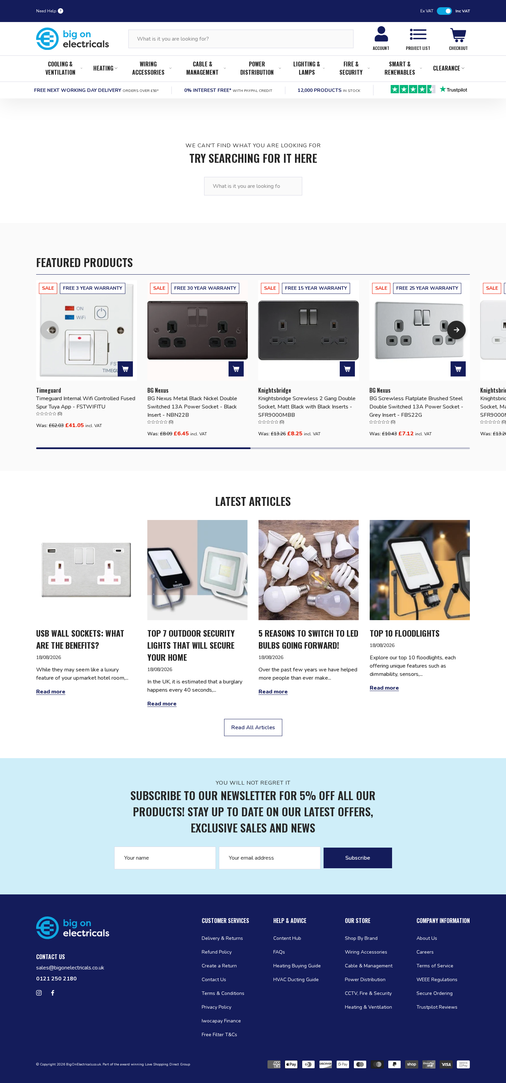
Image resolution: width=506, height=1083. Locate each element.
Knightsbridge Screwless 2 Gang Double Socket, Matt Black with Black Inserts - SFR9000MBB (307, 407)
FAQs (279, 952)
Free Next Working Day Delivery (96, 90)
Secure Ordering (435, 993)
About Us (427, 938)
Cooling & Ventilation (60, 68)
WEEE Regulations (437, 979)
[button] (49, 330)
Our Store (357, 920)
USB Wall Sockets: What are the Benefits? (80, 639)
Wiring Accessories (148, 68)
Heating (103, 68)
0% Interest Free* (228, 90)
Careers (425, 952)
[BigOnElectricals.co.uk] (72, 39)
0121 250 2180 (56, 979)
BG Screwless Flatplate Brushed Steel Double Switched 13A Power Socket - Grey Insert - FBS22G (416, 407)
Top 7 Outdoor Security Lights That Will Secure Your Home (191, 645)
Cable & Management (202, 68)
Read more (50, 692)
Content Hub (287, 938)
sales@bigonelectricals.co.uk (70, 967)
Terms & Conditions (223, 993)
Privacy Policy (216, 1007)
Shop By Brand (361, 938)
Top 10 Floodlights (405, 633)
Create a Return (219, 966)
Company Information (443, 920)
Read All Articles (253, 727)
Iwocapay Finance (221, 1021)
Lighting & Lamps (306, 68)
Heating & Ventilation (368, 1007)
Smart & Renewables (399, 68)
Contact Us (214, 979)
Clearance (446, 68)
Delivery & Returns (222, 938)
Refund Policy (217, 952)
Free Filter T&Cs (219, 1034)
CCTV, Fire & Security (368, 993)
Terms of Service (435, 966)
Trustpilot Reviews (437, 1007)
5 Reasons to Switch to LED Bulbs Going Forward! (308, 639)
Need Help (46, 11)
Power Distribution (257, 68)
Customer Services (225, 920)
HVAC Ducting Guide (296, 979)
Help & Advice (289, 920)
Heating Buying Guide (297, 966)
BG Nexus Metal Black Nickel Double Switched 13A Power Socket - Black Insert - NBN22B (192, 407)
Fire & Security (350, 68)
